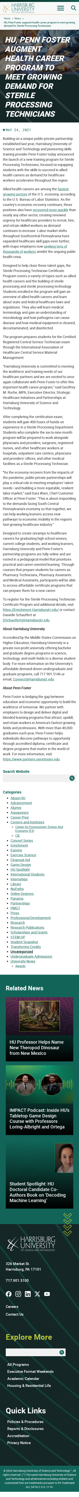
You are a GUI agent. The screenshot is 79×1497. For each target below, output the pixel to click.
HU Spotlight (20, 869)
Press (15, 913)
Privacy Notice (19, 1442)
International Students (27, 874)
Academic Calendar (23, 1378)
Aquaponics (20, 812)
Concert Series (22, 840)
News (18, 18)
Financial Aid (20, 859)
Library (16, 884)
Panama (17, 898)
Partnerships (20, 903)
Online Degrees (22, 893)
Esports (16, 850)
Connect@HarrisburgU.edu (33, 679)
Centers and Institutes (27, 822)
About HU (18, 798)
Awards (20, 966)
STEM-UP (18, 937)
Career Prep (20, 817)
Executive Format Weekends (30, 1371)
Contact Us (15, 1314)
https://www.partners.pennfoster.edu (31, 759)
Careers (12, 1306)
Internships (19, 879)
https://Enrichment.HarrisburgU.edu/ (31, 609)
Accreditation (18, 1435)
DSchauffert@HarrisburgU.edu (26, 620)
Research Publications (27, 927)
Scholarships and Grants (29, 932)
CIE (17, 835)
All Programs (18, 1364)
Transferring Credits (26, 946)
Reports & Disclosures (25, 1428)
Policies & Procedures (25, 1421)
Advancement (21, 802)
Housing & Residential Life (29, 1385)
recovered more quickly (50, 209)
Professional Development (31, 917)
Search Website (16, 771)
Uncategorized (22, 951)
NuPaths (17, 888)
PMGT (15, 908)
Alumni (16, 807)
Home (7, 18)
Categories (12, 792)
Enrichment (19, 845)
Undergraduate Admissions (31, 956)
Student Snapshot (24, 942)
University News (23, 961)
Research (18, 922)
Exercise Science (23, 855)
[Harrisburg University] (19, 8)
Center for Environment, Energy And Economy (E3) (39, 829)
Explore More (29, 1337)
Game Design (21, 864)
